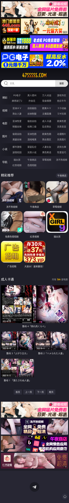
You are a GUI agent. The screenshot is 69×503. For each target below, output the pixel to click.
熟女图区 (46, 139)
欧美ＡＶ (46, 108)
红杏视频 (17, 165)
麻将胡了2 (17, 100)
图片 (4, 136)
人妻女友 (46, 146)
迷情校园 (17, 152)
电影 (4, 123)
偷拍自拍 (31, 121)
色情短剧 (31, 165)
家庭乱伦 (31, 146)
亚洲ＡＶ (17, 108)
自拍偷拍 (31, 108)
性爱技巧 (61, 152)
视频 (4, 110)
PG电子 (17, 95)
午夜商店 (31, 159)
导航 (4, 162)
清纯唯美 (31, 139)
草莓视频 (46, 159)
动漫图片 (61, 133)
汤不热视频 (61, 159)
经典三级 (31, 126)
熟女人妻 (17, 113)
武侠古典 (61, 146)
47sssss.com (34, 75)
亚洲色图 (31, 133)
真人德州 (31, 95)
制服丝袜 (17, 126)
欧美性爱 (61, 121)
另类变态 (61, 126)
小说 (4, 149)
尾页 (51, 391)
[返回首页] (65, 496)
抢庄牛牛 (61, 100)
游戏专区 (61, 95)
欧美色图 (46, 133)
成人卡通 (46, 121)
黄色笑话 (46, 152)
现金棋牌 (46, 100)
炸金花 (32, 100)
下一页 (40, 391)
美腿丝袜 (17, 139)
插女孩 (17, 159)
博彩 (4, 97)
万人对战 (46, 95)
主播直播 (46, 113)
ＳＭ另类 (61, 113)
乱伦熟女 (46, 126)
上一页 (28, 391)
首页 (18, 391)
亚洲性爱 (17, 121)
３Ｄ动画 (61, 108)
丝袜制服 (31, 113)
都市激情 (17, 146)
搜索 (61, 83)
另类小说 (31, 152)
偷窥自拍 (17, 133)
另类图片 (61, 139)
